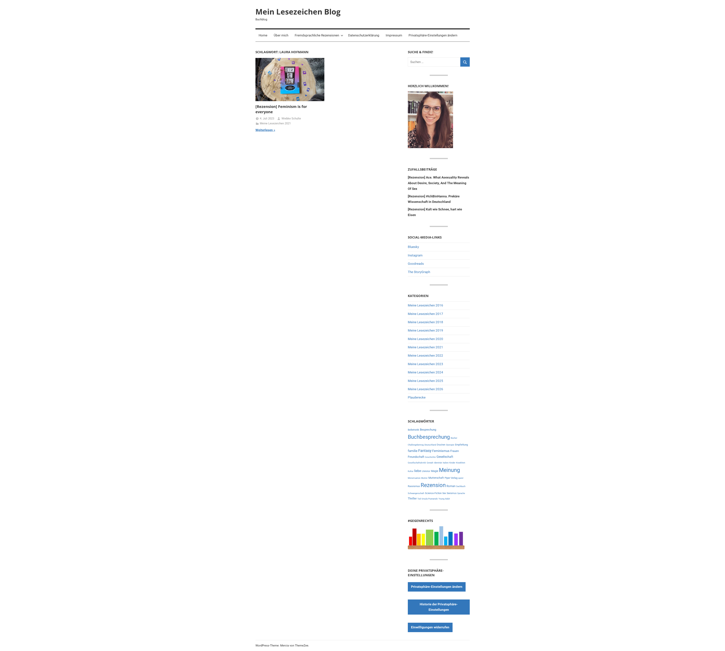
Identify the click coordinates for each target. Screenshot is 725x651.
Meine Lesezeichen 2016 (425, 305)
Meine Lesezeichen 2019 (425, 330)
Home (263, 35)
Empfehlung (461, 444)
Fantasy (424, 450)
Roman (451, 486)
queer (461, 478)
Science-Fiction (433, 493)
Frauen (454, 451)
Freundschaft (416, 457)
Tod (419, 499)
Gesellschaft (445, 457)
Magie (434, 470)
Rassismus (414, 486)
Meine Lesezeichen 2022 (425, 355)
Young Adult (444, 499)
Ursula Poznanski (430, 499)
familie (412, 451)
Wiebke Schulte (291, 118)
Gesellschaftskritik (417, 463)
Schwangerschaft (416, 493)
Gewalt (430, 463)
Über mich (281, 35)
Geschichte (430, 457)
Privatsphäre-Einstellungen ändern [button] (433, 35)
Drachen (441, 444)
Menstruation (414, 478)
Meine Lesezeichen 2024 (425, 372)
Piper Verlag (451, 477)
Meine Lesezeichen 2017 (425, 314)
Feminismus (441, 451)
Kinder (452, 463)
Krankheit (460, 463)
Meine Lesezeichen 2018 (425, 322)
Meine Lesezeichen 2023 (425, 364)
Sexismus (452, 493)
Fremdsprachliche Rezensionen (317, 35)
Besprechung (428, 429)
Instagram (415, 255)
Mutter (424, 478)
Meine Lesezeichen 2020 (425, 339)
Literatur (426, 471)
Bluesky (413, 247)
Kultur (410, 471)
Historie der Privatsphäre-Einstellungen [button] (439, 607)
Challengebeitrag (416, 445)
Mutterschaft (436, 477)
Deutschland (430, 445)
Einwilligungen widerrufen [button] (430, 627)
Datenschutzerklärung (363, 35)
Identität (438, 463)
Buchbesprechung (429, 437)
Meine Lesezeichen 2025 (425, 381)
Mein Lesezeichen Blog (298, 11)
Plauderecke (417, 397)
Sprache (461, 493)
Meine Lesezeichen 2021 (275, 123)
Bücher (454, 438)
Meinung (449, 470)
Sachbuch (460, 486)
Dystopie (450, 445)
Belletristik (413, 429)
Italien (446, 463)
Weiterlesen (264, 130)
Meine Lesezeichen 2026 (425, 389)
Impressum (394, 35)
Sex (444, 493)
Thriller (412, 498)
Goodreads (416, 263)
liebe (417, 471)
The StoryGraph (419, 272)
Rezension (433, 485)
